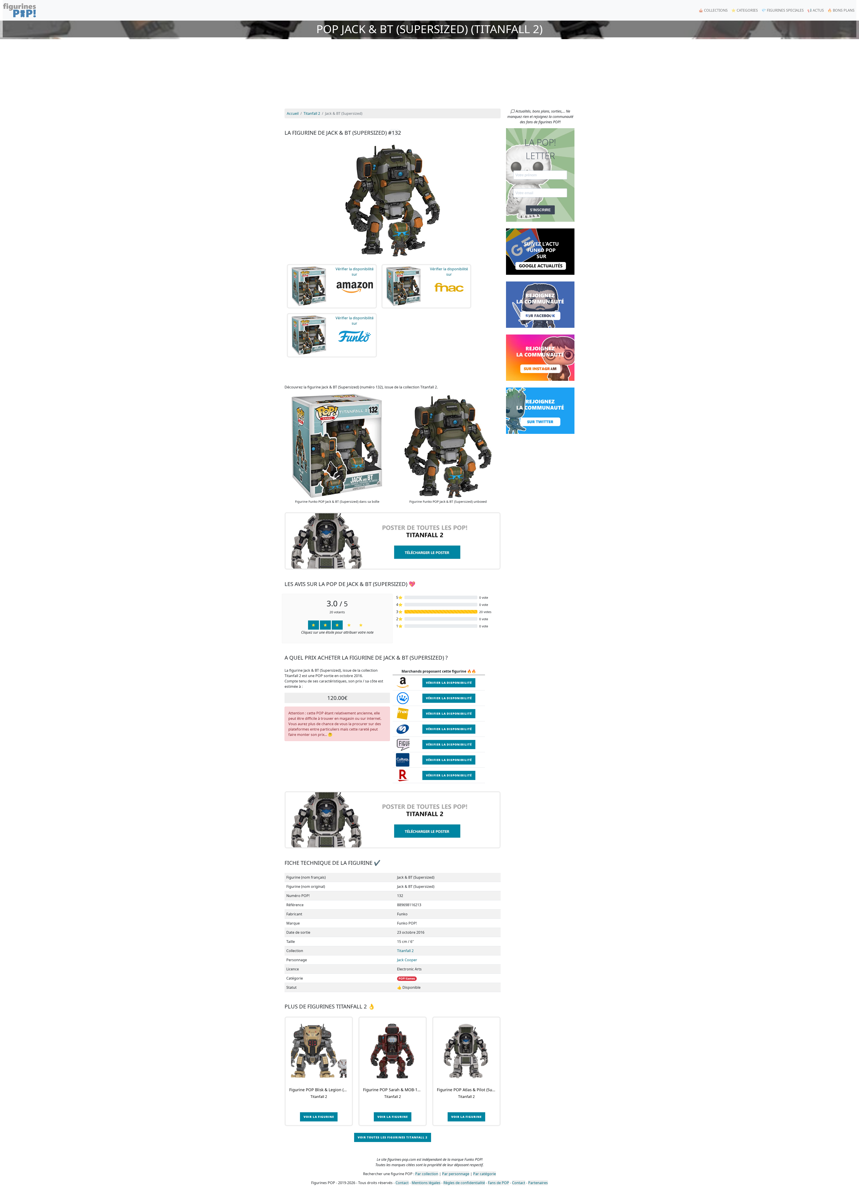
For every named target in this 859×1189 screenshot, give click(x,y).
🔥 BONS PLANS (841, 10)
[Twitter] (540, 410)
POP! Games (407, 978)
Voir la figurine (319, 1117)
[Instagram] (540, 357)
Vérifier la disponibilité (449, 683)
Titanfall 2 (405, 950)
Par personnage (455, 1173)
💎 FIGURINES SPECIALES (782, 10)
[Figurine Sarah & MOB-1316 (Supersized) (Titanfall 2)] (392, 1051)
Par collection (426, 1173)
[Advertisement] (429, 75)
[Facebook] (540, 304)
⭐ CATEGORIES (744, 10)
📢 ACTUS (815, 10)
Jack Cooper (407, 959)
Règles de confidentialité (464, 1182)
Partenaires (538, 1182)
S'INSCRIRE (540, 210)
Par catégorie (484, 1173)
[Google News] (540, 251)
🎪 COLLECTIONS (713, 10)
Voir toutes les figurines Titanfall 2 (392, 1137)
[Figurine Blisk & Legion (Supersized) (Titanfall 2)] (319, 1051)
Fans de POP (498, 1182)
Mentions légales (426, 1182)
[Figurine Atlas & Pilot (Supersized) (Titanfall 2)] (466, 1051)
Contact (402, 1182)
